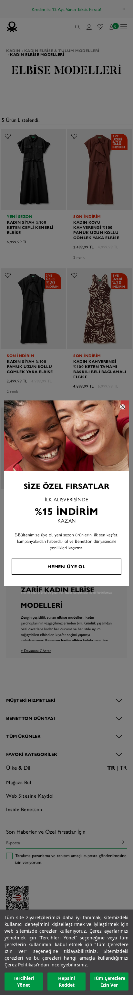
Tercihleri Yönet (24, 981)
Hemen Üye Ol (66, 566)
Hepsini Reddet (66, 981)
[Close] (122, 406)
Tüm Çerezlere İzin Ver (109, 981)
